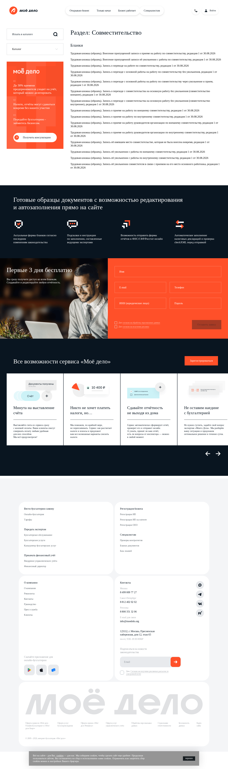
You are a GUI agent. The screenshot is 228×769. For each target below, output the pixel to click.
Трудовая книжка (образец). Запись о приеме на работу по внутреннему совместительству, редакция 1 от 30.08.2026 (136, 116)
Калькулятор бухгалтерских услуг (40, 545)
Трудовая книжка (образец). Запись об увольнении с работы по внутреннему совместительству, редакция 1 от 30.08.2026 (139, 157)
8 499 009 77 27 (128, 592)
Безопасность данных (184, 724)
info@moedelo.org (129, 621)
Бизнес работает (127, 10)
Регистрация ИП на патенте (133, 519)
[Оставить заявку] (196, 11)
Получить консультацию (37, 137)
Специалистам (152, 10)
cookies (59, 755)
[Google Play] (29, 670)
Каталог (16, 49)
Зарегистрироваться (201, 360)
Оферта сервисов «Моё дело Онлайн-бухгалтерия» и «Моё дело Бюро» (37, 726)
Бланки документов (129, 545)
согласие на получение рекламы (136, 326)
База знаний (126, 551)
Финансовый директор (35, 566)
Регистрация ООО (129, 525)
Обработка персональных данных (141, 724)
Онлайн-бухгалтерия (34, 514)
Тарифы (28, 519)
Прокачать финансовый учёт (39, 555)
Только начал (104, 10)
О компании (31, 582)
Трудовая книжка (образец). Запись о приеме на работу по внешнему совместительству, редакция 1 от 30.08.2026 (134, 110)
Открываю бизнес (79, 10)
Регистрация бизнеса (131, 508)
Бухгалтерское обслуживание (38, 535)
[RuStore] (53, 670)
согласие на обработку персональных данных (141, 322)
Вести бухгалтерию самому (39, 508)
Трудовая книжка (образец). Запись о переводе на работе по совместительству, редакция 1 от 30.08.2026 (129, 65)
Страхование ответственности (164, 724)
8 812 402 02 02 (128, 602)
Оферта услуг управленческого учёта (115, 724)
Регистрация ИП (128, 514)
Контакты (28, 599)
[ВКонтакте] (200, 604)
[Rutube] (200, 613)
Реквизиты (29, 593)
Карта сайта (199, 724)
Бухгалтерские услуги (34, 540)
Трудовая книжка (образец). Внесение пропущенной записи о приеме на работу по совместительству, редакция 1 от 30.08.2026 (142, 53)
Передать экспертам (35, 529)
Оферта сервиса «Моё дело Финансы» (89, 724)
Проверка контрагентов (131, 540)
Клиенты (28, 615)
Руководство (30, 604)
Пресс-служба (30, 609)
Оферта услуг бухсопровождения (65, 724)
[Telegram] (200, 594)
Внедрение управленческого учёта (40, 561)
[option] (35, 231)
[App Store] (41, 670)
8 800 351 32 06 (128, 611)
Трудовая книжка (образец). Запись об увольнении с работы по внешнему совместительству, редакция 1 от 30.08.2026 (137, 151)
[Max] (200, 585)
